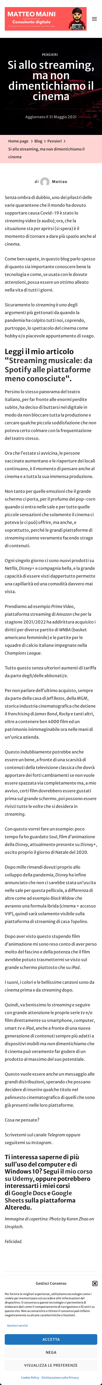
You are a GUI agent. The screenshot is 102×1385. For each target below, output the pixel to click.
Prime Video (62, 606)
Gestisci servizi (17, 1325)
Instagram (41, 1142)
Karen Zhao (77, 1219)
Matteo (59, 181)
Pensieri (50, 55)
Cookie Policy (30, 1377)
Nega (51, 1352)
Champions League (23, 653)
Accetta (51, 1339)
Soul (53, 836)
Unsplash (14, 1226)
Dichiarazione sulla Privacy (60, 1377)
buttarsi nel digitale (63, 407)
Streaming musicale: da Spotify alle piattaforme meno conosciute (49, 369)
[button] (95, 1283)
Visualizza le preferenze (51, 1365)
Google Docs (28, 1193)
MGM (82, 698)
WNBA (65, 629)
